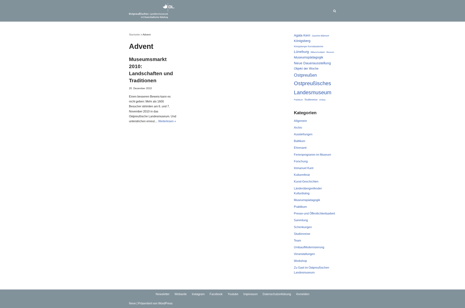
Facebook (216, 294)
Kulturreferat (302, 174)
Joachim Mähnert (320, 36)
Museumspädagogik (308, 57)
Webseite (181, 294)
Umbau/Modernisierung (309, 247)
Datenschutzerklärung (277, 294)
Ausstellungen (303, 134)
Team (297, 240)
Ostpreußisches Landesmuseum (312, 87)
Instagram (198, 294)
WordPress (165, 303)
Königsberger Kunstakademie (308, 46)
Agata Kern (302, 35)
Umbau (322, 100)
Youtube (233, 294)
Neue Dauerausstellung (312, 63)
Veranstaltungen (304, 254)
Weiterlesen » (167, 121)
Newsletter (162, 294)
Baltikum (299, 141)
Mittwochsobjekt (318, 52)
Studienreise (311, 99)
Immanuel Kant (303, 168)
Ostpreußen (305, 75)
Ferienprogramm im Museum (312, 154)
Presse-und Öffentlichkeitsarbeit (314, 213)
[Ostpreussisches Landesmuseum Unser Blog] (151, 10)
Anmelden (302, 294)
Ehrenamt (300, 147)
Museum (330, 52)
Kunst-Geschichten (306, 181)
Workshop (300, 260)
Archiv (298, 127)
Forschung (301, 161)
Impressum (250, 294)
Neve (132, 303)
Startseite (134, 34)
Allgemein (300, 120)
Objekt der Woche (306, 68)
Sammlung (301, 220)
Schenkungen (303, 227)
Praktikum (298, 100)
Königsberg (302, 41)
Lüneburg (301, 52)
